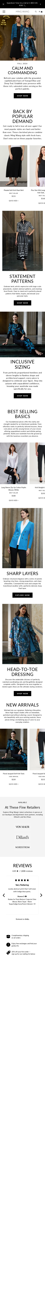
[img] (26, 896)
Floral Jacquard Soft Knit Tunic (13, 773)
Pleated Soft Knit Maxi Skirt (14, 190)
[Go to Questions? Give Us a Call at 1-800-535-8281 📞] (22, 4)
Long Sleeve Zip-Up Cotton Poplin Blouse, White (13, 488)
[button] (4, 895)
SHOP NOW (22, 95)
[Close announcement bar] (3, 4)
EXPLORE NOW (22, 595)
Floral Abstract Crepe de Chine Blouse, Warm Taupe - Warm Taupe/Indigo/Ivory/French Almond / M (22, 901)
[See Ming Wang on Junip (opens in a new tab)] (27, 919)
